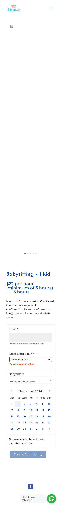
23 (24, 422)
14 (12, 416)
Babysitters (16, 374)
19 (43, 416)
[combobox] (30, 380)
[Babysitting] (30, 27)
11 (37, 410)
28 (12, 428)
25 (36, 422)
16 (24, 416)
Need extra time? (21, 353)
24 (30, 422)
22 (18, 422)
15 (18, 416)
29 (18, 428)
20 (49, 416)
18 (36, 416)
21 (12, 422)
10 (30, 410)
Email (13, 329)
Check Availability (27, 454)
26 (42, 422)
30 (24, 428)
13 (49, 410)
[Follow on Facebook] (30, 486)
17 (30, 416)
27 (49, 422)
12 (43, 410)
